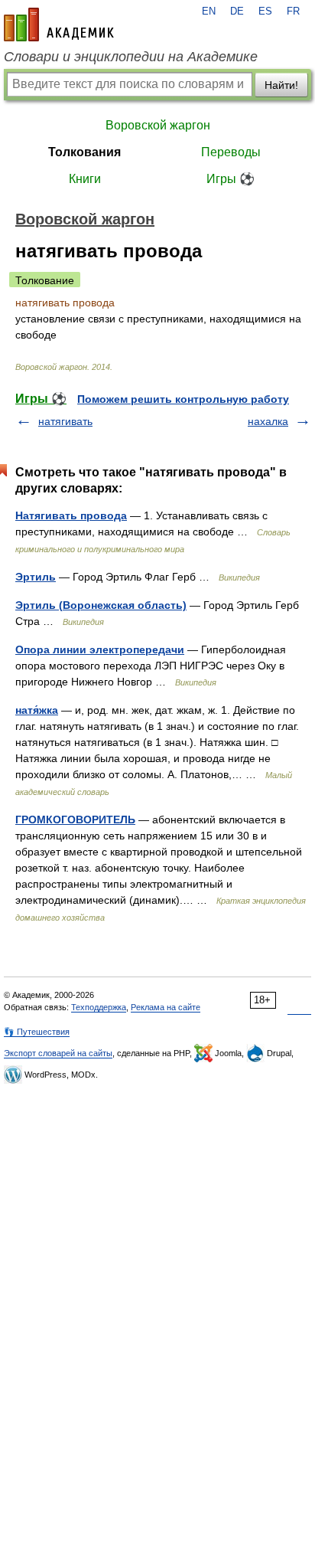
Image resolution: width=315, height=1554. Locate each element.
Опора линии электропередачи (99, 649)
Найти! (281, 85)
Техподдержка (98, 1007)
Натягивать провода (71, 515)
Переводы (231, 152)
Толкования (84, 152)
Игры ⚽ (230, 178)
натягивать (65, 421)
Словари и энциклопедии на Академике (131, 56)
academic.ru (59, 24)
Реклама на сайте (165, 1007)
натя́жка (36, 710)
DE (237, 11)
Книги (85, 178)
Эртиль (35, 577)
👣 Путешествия (37, 1031)
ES (265, 11)
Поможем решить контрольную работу (183, 399)
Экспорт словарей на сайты (58, 1053)
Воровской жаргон (158, 125)
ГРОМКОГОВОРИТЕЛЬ (75, 819)
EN (209, 11)
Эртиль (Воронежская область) (101, 605)
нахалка (268, 421)
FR (293, 11)
